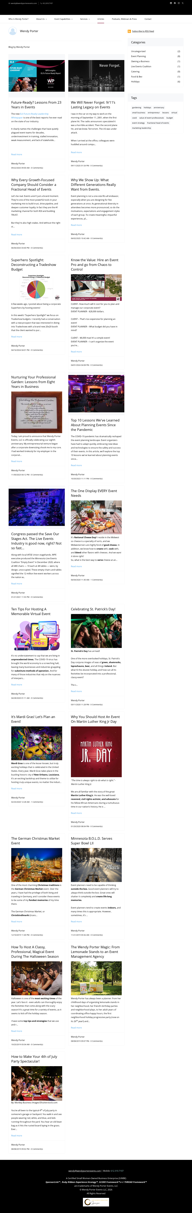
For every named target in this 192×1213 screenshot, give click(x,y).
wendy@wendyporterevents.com (84, 1170)
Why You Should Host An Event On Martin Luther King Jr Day (95, 719)
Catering (135, 71)
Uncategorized (138, 51)
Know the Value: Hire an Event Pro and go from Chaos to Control (94, 265)
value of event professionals (151, 118)
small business (138, 112)
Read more (16, 154)
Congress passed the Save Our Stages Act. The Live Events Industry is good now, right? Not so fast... (36, 541)
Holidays (135, 81)
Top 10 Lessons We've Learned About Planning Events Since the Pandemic (95, 425)
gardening (136, 107)
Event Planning (138, 56)
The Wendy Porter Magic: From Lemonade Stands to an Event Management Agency (95, 952)
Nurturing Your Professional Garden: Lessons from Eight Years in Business (33, 382)
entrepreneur (154, 112)
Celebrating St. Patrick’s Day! (93, 609)
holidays (147, 107)
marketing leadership (141, 128)
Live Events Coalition (141, 66)
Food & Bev (136, 76)
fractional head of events (158, 123)
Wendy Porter (18, 163)
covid (134, 118)
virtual (174, 112)
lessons (165, 112)
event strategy (138, 123)
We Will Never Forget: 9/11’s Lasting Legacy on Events (93, 104)
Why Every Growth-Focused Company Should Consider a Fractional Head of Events (33, 185)
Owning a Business (140, 61)
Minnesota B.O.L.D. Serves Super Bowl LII (91, 840)
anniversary (159, 107)
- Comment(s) (36, 168)
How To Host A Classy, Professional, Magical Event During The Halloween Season (35, 952)
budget (170, 118)
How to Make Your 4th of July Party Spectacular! (34, 1059)
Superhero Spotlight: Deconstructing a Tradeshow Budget (33, 265)
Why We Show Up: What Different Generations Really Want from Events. (93, 185)
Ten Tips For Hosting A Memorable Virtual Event (30, 611)
